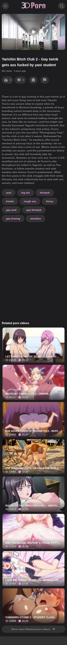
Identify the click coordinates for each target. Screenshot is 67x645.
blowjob (45, 192)
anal (8, 192)
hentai (10, 201)
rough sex (30, 201)
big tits (25, 192)
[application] (33, 32)
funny (49, 201)
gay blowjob (33, 209)
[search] (61, 6)
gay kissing (13, 218)
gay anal (11, 209)
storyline (35, 218)
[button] (33, 31)
